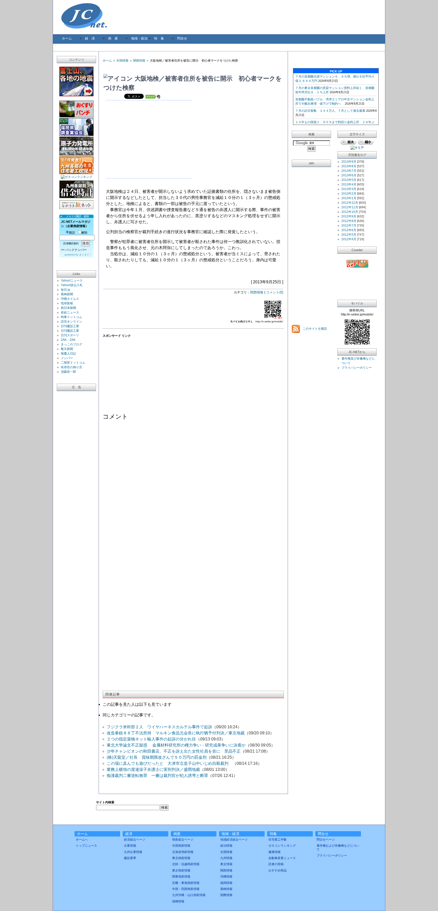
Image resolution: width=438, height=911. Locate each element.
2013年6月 (348, 175)
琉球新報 (67, 303)
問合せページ (326, 839)
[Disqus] (193, 488)
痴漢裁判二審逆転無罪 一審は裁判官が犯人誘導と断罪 (157, 775)
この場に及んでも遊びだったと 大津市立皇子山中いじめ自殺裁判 (169, 763)
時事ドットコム (71, 317)
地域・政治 (139, 38)
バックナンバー (76, 250)
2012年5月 (348, 234)
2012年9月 (348, 216)
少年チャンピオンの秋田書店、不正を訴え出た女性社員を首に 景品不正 (174, 751)
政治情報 (226, 845)
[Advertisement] (162, 68)
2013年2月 (348, 193)
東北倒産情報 (181, 858)
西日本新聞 (68, 308)
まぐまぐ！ (85, 254)
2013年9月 (348, 161)
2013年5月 (348, 180)
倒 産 (113, 38)
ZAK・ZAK (68, 340)
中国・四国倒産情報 (185, 889)
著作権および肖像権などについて (338, 847)
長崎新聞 (67, 294)
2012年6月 (348, 230)
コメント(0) (274, 292)
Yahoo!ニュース (72, 280)
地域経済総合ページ (234, 839)
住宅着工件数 (277, 839)
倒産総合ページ (182, 839)
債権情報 (178, 901)
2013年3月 (348, 189)
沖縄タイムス (70, 299)
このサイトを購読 (314, 328)
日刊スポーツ (70, 335)
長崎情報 (226, 889)
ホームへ (82, 839)
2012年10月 (349, 212)
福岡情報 (226, 883)
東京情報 (226, 864)
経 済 (90, 38)
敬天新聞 (67, 349)
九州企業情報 (133, 852)
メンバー (67, 358)
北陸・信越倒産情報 (185, 864)
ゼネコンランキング (282, 845)
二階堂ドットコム (73, 362)
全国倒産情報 (181, 845)
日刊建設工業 (70, 326)
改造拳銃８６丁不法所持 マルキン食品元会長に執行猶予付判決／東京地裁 (176, 733)
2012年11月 (349, 207)
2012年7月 (348, 225)
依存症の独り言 (71, 367)
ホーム (67, 38)
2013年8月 (348, 166)
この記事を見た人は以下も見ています (137, 704)
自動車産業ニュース (282, 858)
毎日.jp (65, 289)
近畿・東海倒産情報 (185, 883)
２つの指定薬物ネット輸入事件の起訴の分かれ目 (151, 739)
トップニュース (86, 845)
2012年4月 (348, 239)
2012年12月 (349, 202)
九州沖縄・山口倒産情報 (189, 895)
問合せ (182, 38)
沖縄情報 (226, 876)
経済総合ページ (134, 839)
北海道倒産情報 (182, 852)
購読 (72, 232)
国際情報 (226, 895)
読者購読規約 (71, 243)
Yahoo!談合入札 (72, 285)
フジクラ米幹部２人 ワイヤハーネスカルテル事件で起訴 (159, 727)
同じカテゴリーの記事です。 (129, 715)
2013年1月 (348, 198)
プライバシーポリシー (356, 367)
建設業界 (130, 858)
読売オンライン (71, 321)
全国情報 (122, 60)
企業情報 (130, 845)
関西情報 (139, 60)
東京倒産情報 (181, 870)
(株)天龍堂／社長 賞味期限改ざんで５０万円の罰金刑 (157, 757)
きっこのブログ (71, 344)
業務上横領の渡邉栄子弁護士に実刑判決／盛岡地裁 (153, 769)
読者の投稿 (276, 864)
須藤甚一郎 (68, 372)
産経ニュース (70, 312)
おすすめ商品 (277, 870)
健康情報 (274, 852)
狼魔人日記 (68, 353)
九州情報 (226, 858)
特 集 (159, 38)
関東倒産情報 (181, 876)
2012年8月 (348, 221)
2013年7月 (348, 171)
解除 (84, 232)
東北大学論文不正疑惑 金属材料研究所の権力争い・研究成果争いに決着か (176, 745)
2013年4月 (348, 184)
